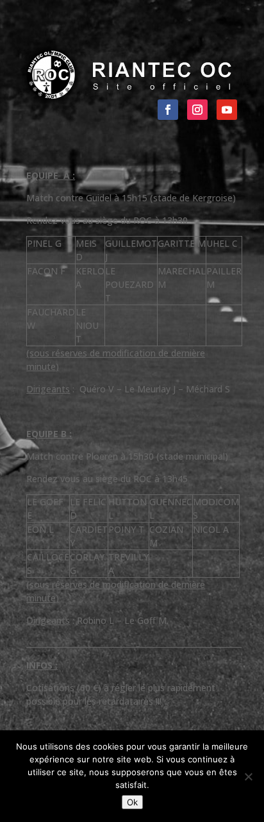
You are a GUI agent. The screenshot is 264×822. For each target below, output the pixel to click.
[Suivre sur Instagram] (197, 109)
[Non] (248, 776)
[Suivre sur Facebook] (168, 109)
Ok (132, 802)
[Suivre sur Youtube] (227, 109)
